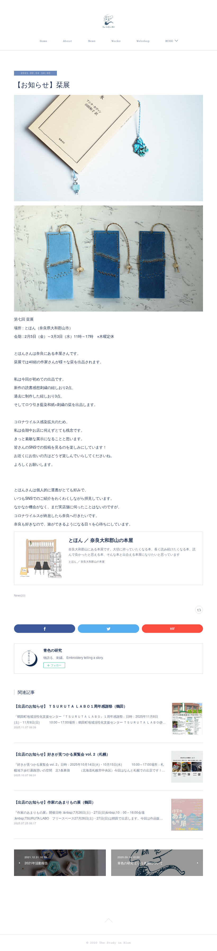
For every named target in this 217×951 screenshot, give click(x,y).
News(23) (19, 595)
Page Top (108, 921)
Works (116, 41)
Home (43, 41)
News (92, 41)
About (67, 41)
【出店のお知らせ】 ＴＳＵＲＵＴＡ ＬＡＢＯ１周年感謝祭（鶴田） (70, 706)
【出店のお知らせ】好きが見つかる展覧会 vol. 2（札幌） (62, 754)
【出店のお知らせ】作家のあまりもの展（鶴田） (55, 802)
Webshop (143, 41)
